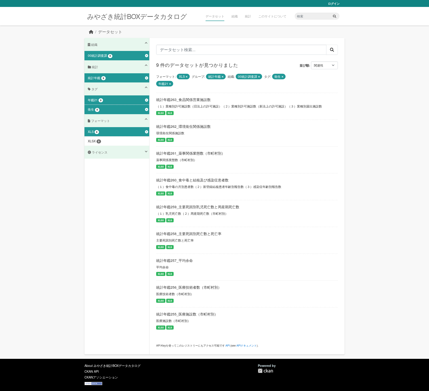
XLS (170, 113)
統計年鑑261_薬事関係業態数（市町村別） (190, 153)
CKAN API (91, 371)
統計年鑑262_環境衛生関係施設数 (183, 126)
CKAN (265, 370)
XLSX (161, 113)
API (227, 345)
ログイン (334, 3)
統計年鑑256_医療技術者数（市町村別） (188, 287)
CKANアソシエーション (101, 377)
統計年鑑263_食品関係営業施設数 (183, 99)
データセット (215, 16)
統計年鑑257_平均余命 (174, 260)
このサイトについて (272, 16)
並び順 (304, 65)
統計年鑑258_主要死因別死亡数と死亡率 (188, 233)
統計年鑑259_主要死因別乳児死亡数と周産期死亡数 (197, 206)
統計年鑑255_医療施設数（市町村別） (187, 314)
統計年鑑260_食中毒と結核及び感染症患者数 (192, 180)
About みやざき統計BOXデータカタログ (112, 365)
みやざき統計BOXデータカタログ (137, 16)
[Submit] (334, 16)
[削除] (186, 76)
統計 (248, 16)
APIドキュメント (246, 345)
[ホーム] (91, 31)
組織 (234, 16)
